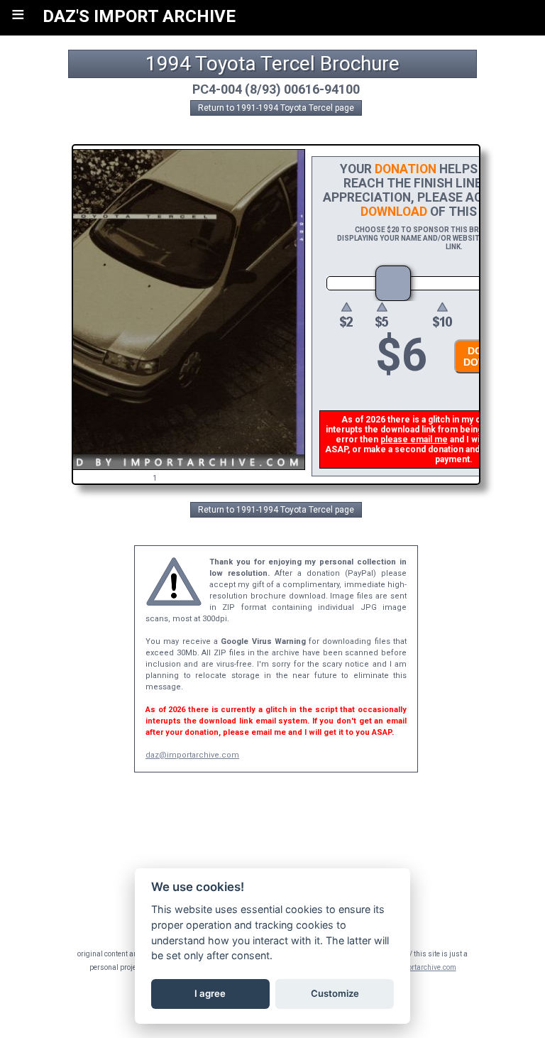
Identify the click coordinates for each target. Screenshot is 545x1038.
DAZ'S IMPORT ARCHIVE (139, 16)
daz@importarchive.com (192, 755)
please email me (414, 439)
